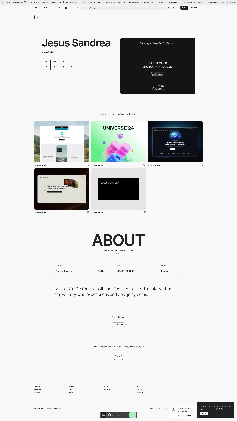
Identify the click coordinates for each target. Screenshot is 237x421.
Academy (63, 8)
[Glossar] (61, 141)
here (189, 415)
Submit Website (195, 8)
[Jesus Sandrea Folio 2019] (118, 189)
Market (76, 8)
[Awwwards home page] (103, 415)
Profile (125, 415)
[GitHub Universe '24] (118, 141)
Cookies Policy (38, 408)
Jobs (70, 8)
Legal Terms (48, 408)
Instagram (159, 408)
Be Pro (184, 8)
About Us (139, 389)
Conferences (106, 389)
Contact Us (140, 392)
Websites (37, 386)
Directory (54, 8)
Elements (37, 392)
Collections (37, 389)
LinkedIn (166, 408)
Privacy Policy (58, 408)
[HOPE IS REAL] (61, 189)
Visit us (133, 415)
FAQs (138, 386)
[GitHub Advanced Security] (175, 141)
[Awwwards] (36, 8)
